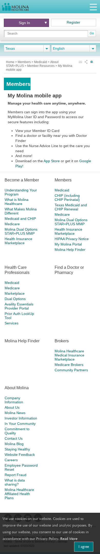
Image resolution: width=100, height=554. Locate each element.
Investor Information (21, 418)
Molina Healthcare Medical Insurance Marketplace (69, 355)
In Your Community (20, 424)
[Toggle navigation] (93, 7)
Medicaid (41, 62)
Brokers (62, 341)
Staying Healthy (17, 449)
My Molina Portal (68, 244)
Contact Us (14, 438)
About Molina (17, 388)
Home (10, 62)
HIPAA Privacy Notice (72, 239)
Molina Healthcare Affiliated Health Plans (19, 494)
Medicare (12, 224)
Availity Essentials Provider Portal (19, 306)
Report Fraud (15, 475)
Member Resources (41, 66)
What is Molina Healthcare (16, 202)
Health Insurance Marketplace (18, 241)
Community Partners (71, 370)
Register (73, 22)
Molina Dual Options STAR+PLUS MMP (21, 231)
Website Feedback (20, 455)
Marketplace (15, 293)
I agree (83, 546)
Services (11, 323)
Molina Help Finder (70, 250)
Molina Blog (14, 444)
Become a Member (22, 180)
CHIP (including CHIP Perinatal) (67, 197)
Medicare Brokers (69, 365)
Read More (68, 538)
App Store (52, 161)
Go (92, 33)
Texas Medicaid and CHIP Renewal (71, 207)
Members (25, 62)
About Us (12, 407)
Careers (11, 460)
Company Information (14, 400)
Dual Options (15, 299)
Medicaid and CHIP (20, 219)
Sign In (26, 23)
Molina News (15, 413)
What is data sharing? (15, 482)
